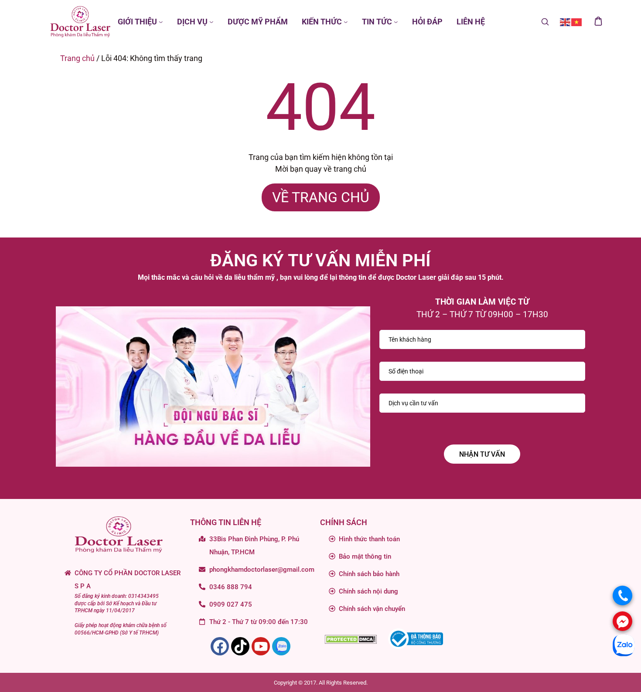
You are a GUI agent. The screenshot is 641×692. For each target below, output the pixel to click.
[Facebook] (220, 646)
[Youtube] (261, 646)
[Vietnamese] (577, 21)
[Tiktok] (240, 646)
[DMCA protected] (350, 639)
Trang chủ (77, 58)
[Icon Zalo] (281, 646)
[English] (565, 21)
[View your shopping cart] (598, 22)
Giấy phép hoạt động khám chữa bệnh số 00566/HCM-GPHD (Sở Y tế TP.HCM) (121, 629)
